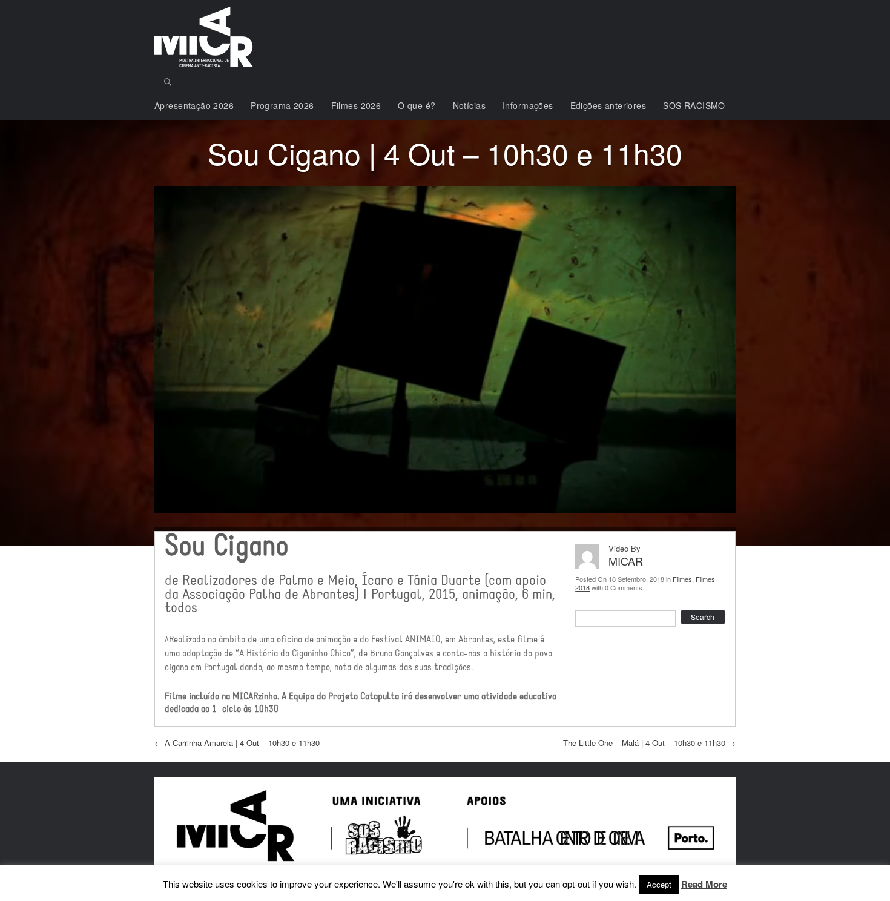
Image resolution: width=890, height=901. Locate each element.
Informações (528, 105)
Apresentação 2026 (194, 105)
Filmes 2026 (356, 105)
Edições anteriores (608, 105)
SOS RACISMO (694, 105)
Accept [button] (659, 884)
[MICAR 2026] (203, 37)
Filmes (682, 579)
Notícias (469, 105)
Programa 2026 (282, 105)
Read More (704, 885)
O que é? (416, 105)
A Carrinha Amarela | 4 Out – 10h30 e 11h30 (237, 742)
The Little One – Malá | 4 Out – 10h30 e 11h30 (649, 742)
